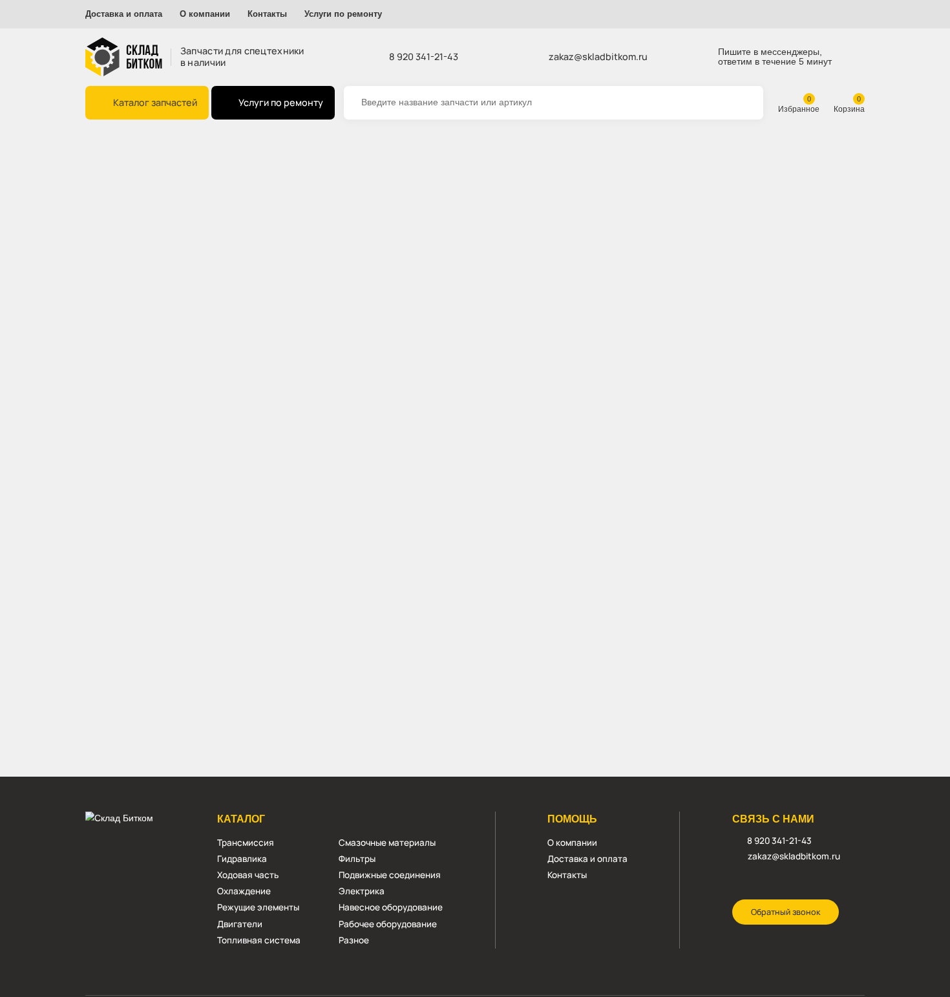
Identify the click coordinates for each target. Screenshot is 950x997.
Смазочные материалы (387, 842)
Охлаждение (244, 891)
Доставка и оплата (123, 14)
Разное (354, 940)
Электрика (362, 891)
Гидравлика (242, 859)
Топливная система (259, 940)
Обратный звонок (785, 912)
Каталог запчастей (155, 102)
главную (436, 209)
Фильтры (357, 859)
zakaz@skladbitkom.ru (598, 56)
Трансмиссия (245, 842)
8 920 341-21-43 (423, 56)
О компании (205, 14)
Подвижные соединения (390, 875)
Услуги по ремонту (343, 14)
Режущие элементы (258, 907)
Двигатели (239, 924)
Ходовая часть (248, 875)
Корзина (849, 109)
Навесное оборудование (391, 907)
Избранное (798, 109)
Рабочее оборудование (388, 924)
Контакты (267, 14)
